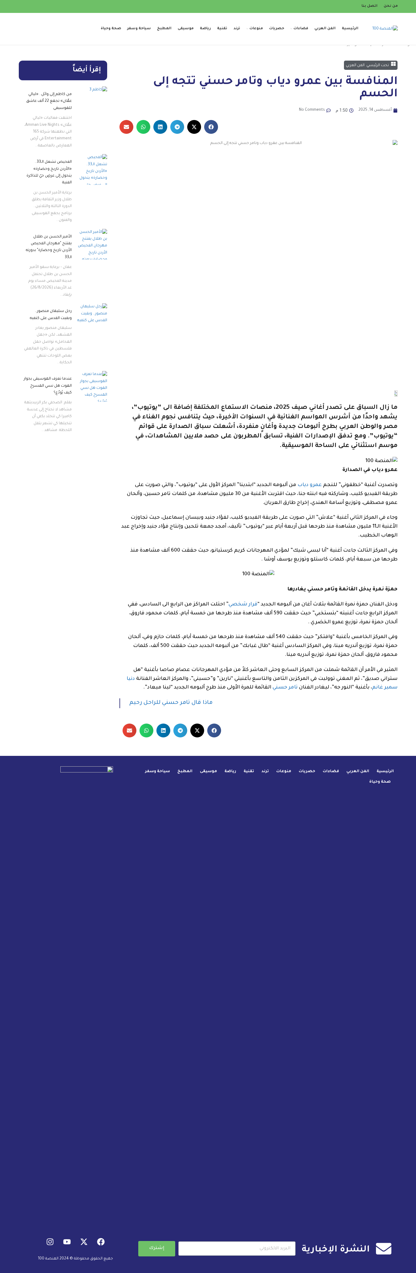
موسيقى (208, 771)
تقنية (249, 771)
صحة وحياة (380, 782)
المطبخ (184, 771)
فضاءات (331, 771)
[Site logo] (385, 29)
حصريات (307, 771)
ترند (265, 771)
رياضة (230, 771)
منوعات (283, 771)
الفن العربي (357, 771)
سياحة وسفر (157, 771)
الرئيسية (385, 771)
